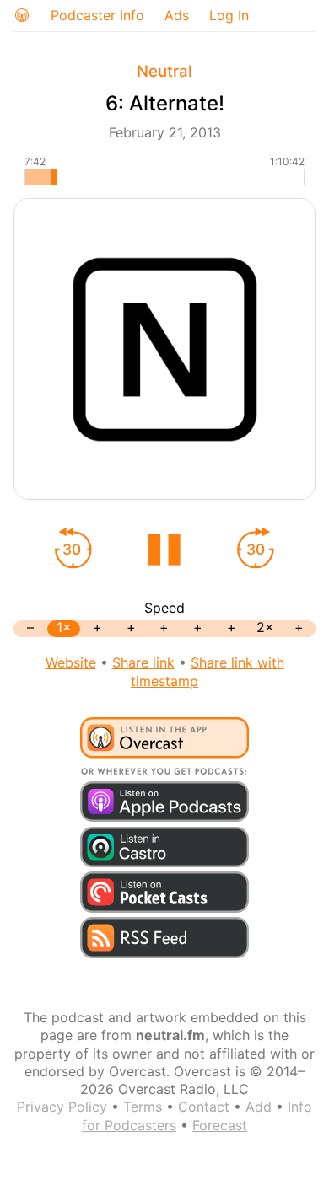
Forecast (219, 1125)
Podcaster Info (97, 15)
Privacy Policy (62, 1106)
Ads (176, 15)
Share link (143, 662)
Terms (142, 1106)
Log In (229, 15)
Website (71, 662)
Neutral (164, 71)
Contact (203, 1106)
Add (258, 1106)
